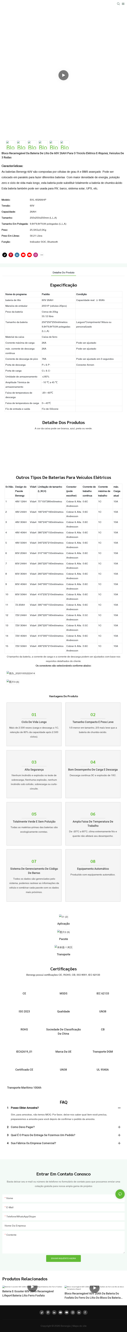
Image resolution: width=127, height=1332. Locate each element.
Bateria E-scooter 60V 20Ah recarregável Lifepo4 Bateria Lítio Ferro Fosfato (28, 1293)
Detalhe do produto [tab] (63, 272)
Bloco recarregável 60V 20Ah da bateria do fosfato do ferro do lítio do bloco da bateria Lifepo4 (93, 1296)
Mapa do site (79, 1325)
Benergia (66, 1325)
